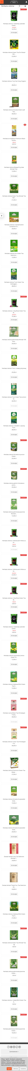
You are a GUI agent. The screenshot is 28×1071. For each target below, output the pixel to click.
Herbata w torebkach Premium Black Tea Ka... (14, 139)
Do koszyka (14, 32)
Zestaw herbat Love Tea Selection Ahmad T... (14, 857)
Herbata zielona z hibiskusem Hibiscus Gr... (14, 541)
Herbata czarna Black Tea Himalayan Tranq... (14, 714)
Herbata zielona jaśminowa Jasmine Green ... (14, 972)
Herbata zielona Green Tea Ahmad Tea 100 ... (14, 197)
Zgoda (9, 1068)
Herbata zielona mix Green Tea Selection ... (14, 254)
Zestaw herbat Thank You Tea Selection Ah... (14, 886)
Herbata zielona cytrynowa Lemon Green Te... (14, 656)
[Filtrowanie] (19, 6)
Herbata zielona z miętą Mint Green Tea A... (14, 1001)
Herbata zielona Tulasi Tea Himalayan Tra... (14, 742)
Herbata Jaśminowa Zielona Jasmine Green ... (14, 1030)
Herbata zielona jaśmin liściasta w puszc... (14, 484)
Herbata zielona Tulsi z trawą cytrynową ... (14, 369)
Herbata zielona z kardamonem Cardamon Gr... (14, 225)
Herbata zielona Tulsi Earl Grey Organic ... (14, 82)
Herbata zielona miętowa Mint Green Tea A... (14, 685)
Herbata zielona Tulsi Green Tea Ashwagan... (14, 283)
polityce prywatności (21, 1065)
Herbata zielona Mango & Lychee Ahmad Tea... (14, 168)
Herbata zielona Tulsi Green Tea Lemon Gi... (14, 398)
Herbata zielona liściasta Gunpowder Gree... (14, 800)
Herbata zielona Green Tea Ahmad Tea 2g (14, 943)
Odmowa (15, 1068)
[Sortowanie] (22, 6)
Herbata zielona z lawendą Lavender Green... (14, 24)
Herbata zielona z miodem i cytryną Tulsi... (14, 426)
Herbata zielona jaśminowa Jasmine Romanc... (14, 513)
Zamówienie (13, 1051)
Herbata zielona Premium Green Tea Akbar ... (14, 771)
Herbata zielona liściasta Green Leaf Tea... (14, 110)
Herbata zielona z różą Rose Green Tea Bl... (14, 312)
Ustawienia (23, 1068)
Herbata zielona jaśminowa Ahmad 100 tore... (14, 340)
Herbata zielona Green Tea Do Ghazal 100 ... (14, 53)
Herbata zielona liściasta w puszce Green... (14, 455)
